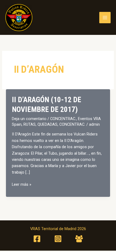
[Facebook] (37, 239)
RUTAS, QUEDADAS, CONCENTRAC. (54, 124)
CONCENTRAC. (63, 118)
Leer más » (21, 185)
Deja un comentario (29, 118)
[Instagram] (58, 239)
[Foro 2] (79, 239)
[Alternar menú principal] (105, 17)
